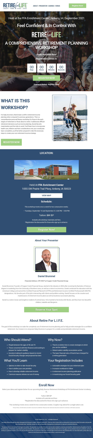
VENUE (57, 6)
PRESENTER (43, 6)
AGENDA (51, 6)
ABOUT (35, 6)
